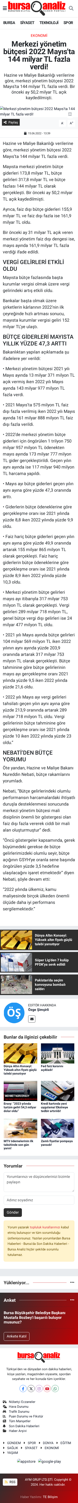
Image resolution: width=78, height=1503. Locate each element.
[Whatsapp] (55, 1388)
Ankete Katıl (16, 1336)
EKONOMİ (52, 1448)
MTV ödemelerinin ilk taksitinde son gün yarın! (18, 1144)
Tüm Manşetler (20, 1421)
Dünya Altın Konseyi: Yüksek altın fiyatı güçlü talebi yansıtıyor (20, 1069)
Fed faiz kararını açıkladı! (52, 1068)
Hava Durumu (18, 1407)
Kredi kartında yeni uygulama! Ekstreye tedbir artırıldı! (54, 1107)
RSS (12, 1482)
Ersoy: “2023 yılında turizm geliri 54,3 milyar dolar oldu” (20, 1107)
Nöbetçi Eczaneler (22, 1402)
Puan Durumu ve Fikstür (26, 1416)
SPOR (68, 22)
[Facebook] (23, 1388)
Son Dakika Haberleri (24, 1426)
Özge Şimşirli (38, 1010)
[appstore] (26, 1462)
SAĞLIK (12, 1448)
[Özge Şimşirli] (14, 1012)
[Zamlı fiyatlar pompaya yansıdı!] (58, 1128)
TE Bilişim (50, 1497)
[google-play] (49, 1462)
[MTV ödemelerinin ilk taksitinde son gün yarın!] (20, 1128)
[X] (31, 1388)
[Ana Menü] (5, 8)
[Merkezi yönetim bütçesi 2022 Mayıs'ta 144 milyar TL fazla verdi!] (39, 111)
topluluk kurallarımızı (45, 1227)
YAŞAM (12, 1453)
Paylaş (13, 122)
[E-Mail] (31, 1019)
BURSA (9, 22)
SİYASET (27, 22)
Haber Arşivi (18, 1431)
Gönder (13, 1212)
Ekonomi (39, 35)
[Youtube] (47, 1388)
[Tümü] (72, 1282)
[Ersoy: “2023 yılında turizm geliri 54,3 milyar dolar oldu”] (20, 1090)
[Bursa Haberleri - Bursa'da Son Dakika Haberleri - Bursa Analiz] (37, 8)
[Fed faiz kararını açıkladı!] (58, 1053)
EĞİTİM (65, 1443)
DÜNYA (48, 1443)
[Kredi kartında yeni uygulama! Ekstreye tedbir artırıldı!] (58, 1090)
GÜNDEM (14, 1443)
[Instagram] (39, 1388)
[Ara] (71, 8)
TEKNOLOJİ (48, 22)
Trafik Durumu (19, 1412)
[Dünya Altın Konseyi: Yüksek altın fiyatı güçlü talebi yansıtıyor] (20, 1053)
